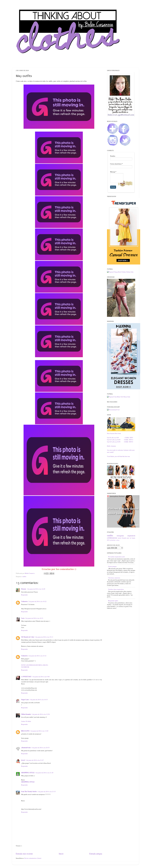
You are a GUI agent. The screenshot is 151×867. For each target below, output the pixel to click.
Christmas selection (114, 578)
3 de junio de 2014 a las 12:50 (41, 714)
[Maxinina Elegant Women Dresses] (123, 389)
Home (58, 63)
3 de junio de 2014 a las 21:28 (44, 773)
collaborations (112, 538)
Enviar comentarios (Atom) (32, 858)
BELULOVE (25, 731)
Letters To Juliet (26, 721)
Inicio (61, 853)
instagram (120, 535)
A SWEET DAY (26, 676)
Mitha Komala (26, 714)
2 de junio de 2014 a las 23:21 (37, 656)
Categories (91, 63)
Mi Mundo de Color (27, 637)
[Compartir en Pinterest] (53, 573)
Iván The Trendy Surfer (29, 791)
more (119, 538)
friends (124, 538)
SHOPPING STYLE (27, 773)
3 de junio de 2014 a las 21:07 (35, 760)
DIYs (108, 540)
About (69, 63)
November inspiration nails (116, 557)
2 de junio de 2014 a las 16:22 (37, 601)
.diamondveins (26, 747)
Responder (24, 595)
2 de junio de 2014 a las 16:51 (34, 618)
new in (129, 538)
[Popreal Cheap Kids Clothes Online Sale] (120, 272)
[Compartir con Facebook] (51, 573)
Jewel (23, 760)
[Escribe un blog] (47, 573)
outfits (24, 576)
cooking (117, 540)
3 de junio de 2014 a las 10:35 (39, 700)
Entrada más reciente (24, 853)
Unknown (24, 601)
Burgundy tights (113, 601)
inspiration (131, 535)
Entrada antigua (95, 853)
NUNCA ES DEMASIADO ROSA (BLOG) (34, 665)
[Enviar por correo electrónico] (45, 573)
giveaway (112, 540)
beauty (133, 538)
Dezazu (23, 589)
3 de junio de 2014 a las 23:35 (46, 791)
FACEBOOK (25, 667)
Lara (22, 618)
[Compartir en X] (49, 573)
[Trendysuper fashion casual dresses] (123, 264)
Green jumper (112, 566)
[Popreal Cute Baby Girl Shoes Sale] (118, 397)
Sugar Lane (25, 699)
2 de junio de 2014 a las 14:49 (36, 589)
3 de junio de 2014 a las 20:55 (40, 748)
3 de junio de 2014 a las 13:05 (39, 731)
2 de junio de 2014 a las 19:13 (44, 637)
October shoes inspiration (116, 589)
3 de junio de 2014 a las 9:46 (41, 677)
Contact (79, 63)
